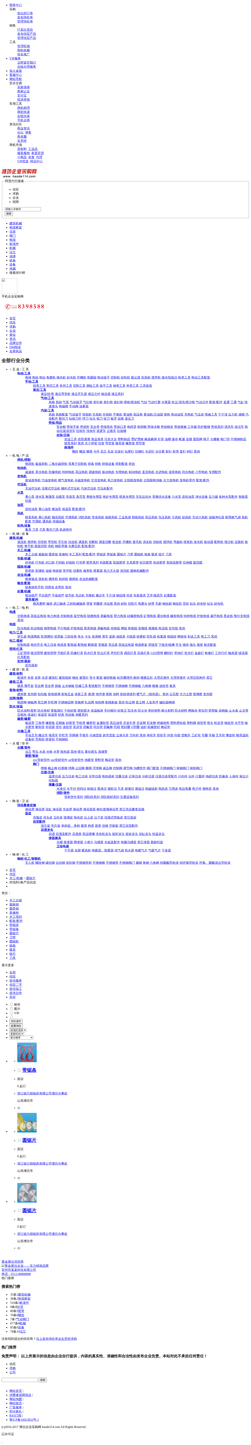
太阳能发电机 (133, 480)
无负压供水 (143, 496)
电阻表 (163, 788)
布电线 (115, 628)
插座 (200, 644)
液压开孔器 (79, 394)
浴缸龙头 (145, 834)
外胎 (170, 735)
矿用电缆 (150, 616)
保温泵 (66, 509)
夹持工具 (66, 385)
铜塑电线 (50, 628)
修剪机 (88, 570)
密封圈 (125, 727)
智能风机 (138, 517)
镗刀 (85, 418)
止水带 (243, 710)
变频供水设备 (161, 496)
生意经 (22, 140)
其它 (209, 677)
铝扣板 (42, 694)
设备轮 (30, 739)
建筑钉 (53, 677)
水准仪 (61, 788)
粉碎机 (63, 579)
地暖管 (89, 760)
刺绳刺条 (111, 702)
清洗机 (124, 570)
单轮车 (151, 735)
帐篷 (182, 439)
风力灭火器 (111, 570)
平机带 (80, 723)
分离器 (166, 402)
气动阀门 (22, 1319)
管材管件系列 (73, 797)
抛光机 (61, 377)
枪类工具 (184, 377)
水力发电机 (171, 480)
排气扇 (119, 850)
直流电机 (148, 472)
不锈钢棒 (121, 686)
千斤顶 (222, 414)
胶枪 (109, 694)
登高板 (59, 636)
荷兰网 (42, 702)
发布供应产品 (26, 33)
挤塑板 (213, 710)
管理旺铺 (23, 46)
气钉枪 (88, 402)
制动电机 (135, 472)
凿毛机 (137, 542)
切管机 (42, 542)
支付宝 (22, 95)
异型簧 (140, 443)
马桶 (59, 842)
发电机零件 (187, 480)
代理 (39, 157)
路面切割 (41, 546)
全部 (12, 972)
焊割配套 (121, 463)
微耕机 (73, 579)
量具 (28, 529)
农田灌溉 (84, 439)
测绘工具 (92, 385)
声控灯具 (117, 653)
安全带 (95, 426)
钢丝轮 (177, 603)
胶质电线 (90, 628)
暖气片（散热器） (149, 694)
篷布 (175, 439)
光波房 (67, 809)
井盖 (30, 677)
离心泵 (30, 496)
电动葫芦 (31, 595)
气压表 (199, 414)
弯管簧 (110, 443)
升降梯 (73, 735)
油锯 (48, 570)
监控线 (173, 628)
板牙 (114, 418)
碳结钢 (50, 862)
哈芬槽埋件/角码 (128, 677)
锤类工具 (119, 385)
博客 (28, 132)
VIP (16, 1013)
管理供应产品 (26, 38)
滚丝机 (22, 542)
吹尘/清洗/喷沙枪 (183, 402)
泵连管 (77, 727)
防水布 (132, 710)
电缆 (12, 239)
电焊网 (22, 702)
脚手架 (29, 686)
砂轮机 (125, 377)
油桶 (168, 439)
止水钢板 (68, 686)
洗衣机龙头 (103, 834)
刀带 (130, 554)
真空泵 (80, 496)
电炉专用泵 (110, 496)
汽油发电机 (49, 480)
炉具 (161, 439)
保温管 (42, 714)
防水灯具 (90, 653)
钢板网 (32, 702)
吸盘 (154, 554)
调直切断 (105, 542)
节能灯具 (63, 653)
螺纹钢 (40, 862)
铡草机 (53, 579)
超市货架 (109, 735)
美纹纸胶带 (174, 562)
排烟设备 (59, 521)
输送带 (30, 723)
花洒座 (77, 834)
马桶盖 (99, 842)
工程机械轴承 (76, 603)
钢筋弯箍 (61, 546)
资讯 (12, 339)
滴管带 (201, 723)
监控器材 (31, 665)
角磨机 (51, 377)
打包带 (80, 562)
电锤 (28, 377)
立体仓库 (122, 735)
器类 (98, 825)
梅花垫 (165, 727)
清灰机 (147, 542)
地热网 (99, 702)
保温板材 (97, 710)
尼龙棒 (151, 723)
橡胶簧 (130, 443)
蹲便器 (78, 842)
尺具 (121, 788)
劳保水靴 (153, 426)
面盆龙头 (132, 834)
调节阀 (128, 768)
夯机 (51, 546)
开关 (179, 644)
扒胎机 (97, 414)
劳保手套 (73, 426)
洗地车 (91, 431)
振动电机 (108, 472)
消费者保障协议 (20, 1395)
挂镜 (105, 825)
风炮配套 (62, 414)
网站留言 (15, 1403)
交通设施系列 (129, 797)
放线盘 (121, 636)
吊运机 (80, 595)
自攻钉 (119, 451)
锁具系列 (70, 443)
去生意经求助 (67, 1338)
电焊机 (30, 463)
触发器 (233, 653)
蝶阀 (88, 768)
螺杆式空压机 (70, 488)
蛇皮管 (219, 723)
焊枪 (98, 463)
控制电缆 (66, 616)
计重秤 (200, 776)
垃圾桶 (121, 431)
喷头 (210, 723)
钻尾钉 (129, 451)
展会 (12, 334)
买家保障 (23, 87)
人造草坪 (152, 702)
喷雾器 (98, 570)
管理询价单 (25, 21)
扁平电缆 (216, 616)
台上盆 (88, 817)
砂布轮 (201, 603)
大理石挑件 (161, 677)
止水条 (233, 710)
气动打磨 (154, 402)
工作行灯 (221, 653)
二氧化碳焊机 (58, 463)
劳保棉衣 (167, 426)
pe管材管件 (76, 760)
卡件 (96, 451)
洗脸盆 (37, 817)
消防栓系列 (92, 797)
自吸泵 (60, 496)
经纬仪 (81, 788)
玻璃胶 (197, 694)
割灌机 (40, 570)
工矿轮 (196, 735)
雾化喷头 (91, 751)
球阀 (71, 768)
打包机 (40, 562)
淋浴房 (30, 809)
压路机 (239, 542)
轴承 (49, 603)
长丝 (110, 451)
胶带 (21, 1311)
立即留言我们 (26, 62)
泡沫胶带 (159, 562)
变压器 (113, 644)
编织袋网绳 (167, 702)
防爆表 (223, 776)
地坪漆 (100, 694)
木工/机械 (16, 878)
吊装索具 (139, 595)
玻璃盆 (68, 817)
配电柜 (82, 644)
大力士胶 (186, 694)
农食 (31, 157)
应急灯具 (143, 653)
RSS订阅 (15, 1415)
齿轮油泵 (188, 496)
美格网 (79, 702)
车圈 (205, 735)
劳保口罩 (120, 426)
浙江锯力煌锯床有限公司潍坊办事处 (42, 1093)
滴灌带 (102, 751)
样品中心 (36, 161)
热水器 (129, 850)
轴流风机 (58, 517)
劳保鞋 (84, 426)
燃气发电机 (66, 480)
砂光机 (71, 377)
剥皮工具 (193, 636)
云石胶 (174, 694)
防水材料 (181, 710)
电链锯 (57, 570)
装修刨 (63, 554)
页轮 (186, 603)
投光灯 (189, 653)
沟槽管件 (139, 768)
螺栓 (75, 451)
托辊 (117, 727)
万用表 (173, 788)
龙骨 (38, 677)
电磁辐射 (151, 788)
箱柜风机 (111, 517)
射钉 (169, 451)
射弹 (176, 451)
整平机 (29, 546)
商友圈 (22, 136)
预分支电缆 (241, 616)
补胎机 (107, 414)
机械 (12, 248)
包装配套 (106, 562)
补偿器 (50, 727)
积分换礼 (15, 1411)
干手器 (69, 850)
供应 (12, 322)
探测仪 (129, 788)
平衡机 (117, 414)
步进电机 (161, 472)
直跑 (112, 636)
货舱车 (186, 735)
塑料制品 (124, 439)
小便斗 (88, 842)
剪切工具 (52, 385)
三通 (233, 402)
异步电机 (41, 472)
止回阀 (80, 768)
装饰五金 (67, 694)
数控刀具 (52, 529)
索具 (172, 686)
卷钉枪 (108, 402)
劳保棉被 (180, 426)
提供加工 (15, 988)
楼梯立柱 (146, 677)
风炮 (52, 402)
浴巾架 (45, 825)
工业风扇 (124, 517)
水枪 (49, 751)
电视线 (132, 628)
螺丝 (82, 451)
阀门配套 (153, 768)
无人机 (30, 862)
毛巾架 (55, 825)
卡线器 (131, 636)
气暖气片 (154, 850)
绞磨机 (141, 636)
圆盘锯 (53, 554)
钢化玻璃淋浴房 (107, 809)
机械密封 (153, 727)
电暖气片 (141, 850)
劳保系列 (217, 426)
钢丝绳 (121, 595)
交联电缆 (23, 616)
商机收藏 (23, 50)
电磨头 (142, 603)
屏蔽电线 (103, 628)
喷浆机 (188, 542)
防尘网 (130, 702)
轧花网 (89, 702)
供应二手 (15, 984)
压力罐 (213, 496)
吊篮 (129, 595)
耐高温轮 (242, 735)
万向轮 (134, 735)
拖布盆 (78, 817)
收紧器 (161, 636)
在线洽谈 (23, 116)
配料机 (219, 542)
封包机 (30, 562)
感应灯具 (130, 653)
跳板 (58, 686)
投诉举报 (23, 99)
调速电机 (95, 472)
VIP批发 (23, 161)
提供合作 (15, 993)
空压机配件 (105, 488)
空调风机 (71, 517)
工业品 (33, 149)
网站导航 (15, 79)
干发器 (166, 850)
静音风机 (31, 517)
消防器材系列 (109, 797)
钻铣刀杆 (75, 418)
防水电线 (23, 628)
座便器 (68, 842)
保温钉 (32, 714)
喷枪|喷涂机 (132, 402)
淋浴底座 (89, 809)
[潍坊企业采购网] (19, 177)
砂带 (151, 603)
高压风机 (151, 517)
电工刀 (205, 636)
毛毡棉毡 (110, 710)
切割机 (115, 377)
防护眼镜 (204, 426)
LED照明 (157, 653)
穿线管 (153, 644)
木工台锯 (31, 554)
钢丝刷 (167, 603)
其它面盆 (130, 817)
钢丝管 (229, 723)
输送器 (106, 394)
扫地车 (80, 431)
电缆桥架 (15, 227)
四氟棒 (108, 727)
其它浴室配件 (128, 825)
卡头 (88, 636)
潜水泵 (40, 496)
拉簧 (101, 443)
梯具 (20, 686)
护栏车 (63, 735)
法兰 (12, 252)
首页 (12, 318)
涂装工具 (81, 694)
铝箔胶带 (146, 562)
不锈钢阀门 (168, 768)
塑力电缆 (120, 616)
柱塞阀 (62, 768)
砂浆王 (122, 710)
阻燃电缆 (93, 616)
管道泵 (70, 496)
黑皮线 (228, 616)
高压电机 (81, 472)
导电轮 (40, 739)
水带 (56, 751)
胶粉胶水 (83, 710)
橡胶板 (50, 723)
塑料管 (99, 760)
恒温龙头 (158, 834)
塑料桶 (191, 723)
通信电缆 (163, 616)
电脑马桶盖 (128, 842)
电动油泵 (177, 414)
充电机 (189, 414)
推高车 (53, 735)
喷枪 (167, 414)
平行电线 (63, 628)
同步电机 (188, 472)
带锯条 (111, 554)
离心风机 (44, 517)
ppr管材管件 (59, 760)
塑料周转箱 (178, 723)
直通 (226, 402)
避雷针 (84, 677)
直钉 (183, 451)
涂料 (116, 694)
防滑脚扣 (47, 636)
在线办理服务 (26, 66)
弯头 (35, 751)
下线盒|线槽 (166, 644)
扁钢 (139, 862)
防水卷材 (43, 710)
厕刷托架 (157, 842)
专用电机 (121, 472)
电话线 (163, 628)
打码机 (60, 562)
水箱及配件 (112, 842)
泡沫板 (70, 714)
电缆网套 (33, 636)
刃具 (42, 529)
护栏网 (52, 702)
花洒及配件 (63, 834)
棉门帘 (225, 439)
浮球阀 (97, 768)
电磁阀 (63, 406)
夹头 (81, 636)
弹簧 (89, 603)
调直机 (83, 542)
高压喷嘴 (88, 834)
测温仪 (139, 788)
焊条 (91, 463)
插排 (186, 644)
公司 (12, 1372)
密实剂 (203, 710)
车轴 (212, 735)
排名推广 (23, 54)
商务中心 (15, 5)
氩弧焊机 (41, 463)
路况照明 (37, 653)
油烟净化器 (216, 517)
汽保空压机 (88, 488)
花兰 (103, 451)
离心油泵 (44, 509)
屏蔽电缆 (106, 616)
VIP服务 (15, 58)
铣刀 (99, 418)
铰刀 (107, 418)
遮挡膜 (197, 562)
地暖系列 (81, 714)
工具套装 (146, 385)
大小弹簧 (91, 443)
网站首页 (15, 1391)
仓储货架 (95, 735)
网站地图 (15, 1399)
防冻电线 (37, 628)
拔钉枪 (118, 402)
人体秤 (233, 776)
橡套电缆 (176, 616)
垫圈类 (98, 603)
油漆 (12, 256)
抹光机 (198, 542)
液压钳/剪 (47, 394)
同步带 (98, 727)
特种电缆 (190, 616)
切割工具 (79, 385)
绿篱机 (77, 570)
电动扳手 (103, 377)
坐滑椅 (96, 636)
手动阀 (73, 406)
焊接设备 (108, 463)
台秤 (191, 776)
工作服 (192, 426)
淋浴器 (57, 809)
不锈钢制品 (238, 439)
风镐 (59, 402)
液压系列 (117, 394)
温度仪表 (55, 776)
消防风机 (84, 517)
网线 (124, 628)
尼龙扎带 (129, 723)
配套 (99, 677)
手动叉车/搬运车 (36, 735)
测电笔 (207, 788)
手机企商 (23, 120)
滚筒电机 (175, 472)
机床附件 (66, 529)
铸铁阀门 (196, 768)
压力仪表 (68, 776)
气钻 (144, 402)
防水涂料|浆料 (27, 710)
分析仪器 (148, 776)
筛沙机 (229, 542)
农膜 (189, 439)
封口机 (50, 562)
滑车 (105, 636)
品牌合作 (15, 343)
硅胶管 (70, 723)
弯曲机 (178, 542)
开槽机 (81, 377)
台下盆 (99, 817)
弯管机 (52, 542)
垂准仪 (102, 788)
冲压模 (108, 603)
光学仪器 (95, 776)
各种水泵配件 (228, 496)
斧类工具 (132, 385)
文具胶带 (132, 562)
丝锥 (121, 418)
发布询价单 (25, 17)
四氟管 (88, 727)
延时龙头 (118, 834)
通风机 (47, 521)
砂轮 (124, 603)
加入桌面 (15, 70)
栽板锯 (43, 554)
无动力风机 (200, 517)
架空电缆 (80, 616)
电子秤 (197, 788)
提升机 (70, 595)
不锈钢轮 (62, 739)
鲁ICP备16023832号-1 (24, 1419)
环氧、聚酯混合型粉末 (215, 862)
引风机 (176, 517)
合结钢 (60, 862)
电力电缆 (53, 616)
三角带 (40, 723)
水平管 (239, 723)
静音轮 (50, 739)
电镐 (35, 377)
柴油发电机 (33, 480)
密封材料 (154, 710)
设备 (12, 264)
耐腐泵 (50, 496)
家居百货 (37, 153)
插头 (193, 644)
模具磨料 (39, 603)
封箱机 (70, 562)
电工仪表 (50, 644)
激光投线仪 (169, 377)
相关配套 (210, 644)
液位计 (244, 776)
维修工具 (211, 414)
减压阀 (107, 768)
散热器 (65, 751)
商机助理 (23, 107)
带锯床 (101, 554)
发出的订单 (25, 13)
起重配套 (170, 595)
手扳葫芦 (58, 595)
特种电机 (68, 472)
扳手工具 (106, 385)
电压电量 (185, 788)
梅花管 (109, 760)
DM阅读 (15, 347)
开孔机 (62, 542)
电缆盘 (62, 644)
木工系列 (75, 554)
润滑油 (49, 587)
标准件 (14, 244)
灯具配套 (23, 657)
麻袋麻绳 (150, 439)
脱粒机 (43, 579)
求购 (12, 326)
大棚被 (215, 439)
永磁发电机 (82, 480)
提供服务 (15, 980)
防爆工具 (81, 686)
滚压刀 (129, 418)
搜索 (8, 213)
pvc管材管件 (41, 760)
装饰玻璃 (54, 694)
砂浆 (61, 714)
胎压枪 (138, 414)
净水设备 (201, 496)
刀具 (35, 529)
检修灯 (209, 653)
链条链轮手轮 (34, 587)
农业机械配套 (88, 579)
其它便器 (143, 842)
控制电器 (23, 644)
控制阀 (117, 768)
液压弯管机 (63, 394)
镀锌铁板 (110, 677)
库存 (12, 997)
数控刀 (63, 418)
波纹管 (164, 686)
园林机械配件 (139, 570)
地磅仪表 (212, 776)
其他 (81, 443)
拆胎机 (87, 414)
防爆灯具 (77, 653)
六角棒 (146, 686)
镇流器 (243, 653)
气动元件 (202, 402)
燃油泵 (56, 509)
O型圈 (135, 727)
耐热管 (40, 727)
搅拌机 (156, 377)
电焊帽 (142, 426)
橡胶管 (91, 723)
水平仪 (71, 788)
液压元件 (94, 394)
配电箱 (72, 644)
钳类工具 (39, 385)
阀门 (12, 235)
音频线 (142, 628)
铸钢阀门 (182, 768)
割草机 (30, 570)
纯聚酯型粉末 (169, 862)
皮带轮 (59, 587)
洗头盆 (48, 817)
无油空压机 (33, 488)
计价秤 (182, 776)
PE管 (19, 1307)
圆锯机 (139, 554)
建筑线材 (65, 677)
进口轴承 (59, 603)
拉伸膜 (187, 562)
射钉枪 (98, 402)
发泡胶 (32, 694)
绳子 (206, 439)
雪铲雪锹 (137, 439)
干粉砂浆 (70, 710)
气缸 (240, 402)
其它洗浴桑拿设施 (131, 809)
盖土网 (140, 702)
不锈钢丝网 (66, 702)
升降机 (90, 595)
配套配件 (95, 686)
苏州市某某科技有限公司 (19, 1269)
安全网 (39, 686)
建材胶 (22, 694)
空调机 (37, 521)
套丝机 (117, 542)
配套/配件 (216, 402)
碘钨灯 (168, 653)
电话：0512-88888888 (16, 1274)
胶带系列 (92, 562)
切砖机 (157, 542)
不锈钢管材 (84, 862)
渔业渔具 (97, 439)
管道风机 (98, 517)
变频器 (102, 644)
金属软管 (102, 723)
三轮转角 (70, 636)
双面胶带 (119, 562)
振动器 (208, 542)
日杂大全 (110, 439)
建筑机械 (15, 223)
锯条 (147, 554)
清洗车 (229, 426)
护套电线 (77, 628)
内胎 (177, 735)
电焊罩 (131, 426)
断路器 (92, 644)
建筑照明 (50, 653)
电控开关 (37, 644)
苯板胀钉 (57, 710)
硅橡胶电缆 (135, 616)
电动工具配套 (200, 377)
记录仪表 (135, 776)
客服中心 (15, 75)
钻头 (92, 418)
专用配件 (215, 472)
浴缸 (48, 809)
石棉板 (60, 723)
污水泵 (176, 496)
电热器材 (108, 776)
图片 (16, 1008)
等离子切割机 (77, 463)
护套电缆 (203, 616)
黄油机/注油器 (153, 414)
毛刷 (158, 603)
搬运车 (100, 595)
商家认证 (23, 91)
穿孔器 (22, 636)
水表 (42, 751)
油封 (143, 727)
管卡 (92, 677)
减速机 (30, 472)
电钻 (42, 377)
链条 (12, 260)
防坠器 (151, 636)
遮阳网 (197, 439)
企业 (12, 330)
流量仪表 (121, 776)
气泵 (66, 402)
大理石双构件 (196, 677)
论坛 (20, 132)
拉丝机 (73, 542)
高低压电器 (126, 644)
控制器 (53, 780)
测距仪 (112, 788)
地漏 (12, 268)
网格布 (192, 710)
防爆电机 (55, 472)
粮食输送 (31, 579)
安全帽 (61, 426)
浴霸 (78, 850)
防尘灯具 (103, 653)
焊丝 (132, 463)
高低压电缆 (38, 616)
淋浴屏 (40, 809)
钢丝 (75, 677)
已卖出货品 (25, 29)
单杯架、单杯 (70, 825)
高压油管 (116, 723)
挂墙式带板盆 (113, 817)
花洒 (52, 834)
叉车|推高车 (155, 595)
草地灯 (179, 653)
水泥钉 (150, 451)
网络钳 (182, 636)
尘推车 (111, 431)
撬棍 (241, 414)
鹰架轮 (230, 735)
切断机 (93, 542)
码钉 (190, 451)
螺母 (89, 451)
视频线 (153, 628)
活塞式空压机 (51, 488)
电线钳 (171, 636)
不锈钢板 (135, 686)
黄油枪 (128, 414)
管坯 (59, 727)
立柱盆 (58, 817)
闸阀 (44, 768)
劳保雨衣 (106, 426)
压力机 (233, 414)
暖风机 (86, 850)
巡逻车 (101, 431)
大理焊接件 (178, 677)
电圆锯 (91, 377)
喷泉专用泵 (127, 496)
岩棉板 (223, 710)
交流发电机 (99, 480)
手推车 (84, 735)
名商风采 (15, 351)
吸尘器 (135, 377)
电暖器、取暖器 (103, 850)
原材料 (22, 149)
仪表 (12, 231)
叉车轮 (220, 735)
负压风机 (164, 517)
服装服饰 (23, 153)
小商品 (22, 157)
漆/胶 (91, 694)
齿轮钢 (70, 862)
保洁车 (239, 426)
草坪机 (67, 570)
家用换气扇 (233, 517)
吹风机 (146, 377)
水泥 (45, 677)
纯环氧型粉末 (189, 862)
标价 (16, 1004)
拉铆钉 (139, 451)
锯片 (161, 554)
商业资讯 (23, 128)
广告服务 (15, 1407)
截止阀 (52, 768)
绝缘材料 (163, 723)
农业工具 (70, 439)
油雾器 (84, 406)
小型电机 (201, 472)
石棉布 (22, 714)
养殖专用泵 (94, 496)
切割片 (132, 603)
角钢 (146, 862)
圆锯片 (121, 554)
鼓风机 (186, 517)
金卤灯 (199, 653)
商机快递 (23, 112)
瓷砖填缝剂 (128, 694)
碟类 (84, 825)
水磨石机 (74, 546)
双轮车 (161, 735)
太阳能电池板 (153, 480)
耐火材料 (167, 710)
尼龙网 (141, 723)
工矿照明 (23, 653)
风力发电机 (115, 480)
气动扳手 (76, 402)
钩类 (91, 825)
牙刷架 (113, 825)
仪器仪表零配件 (166, 776)
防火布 (142, 710)
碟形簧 (120, 443)
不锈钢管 (108, 686)
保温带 (52, 714)
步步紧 (160, 451)
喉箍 (155, 686)
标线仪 (91, 788)
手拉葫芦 (44, 595)
